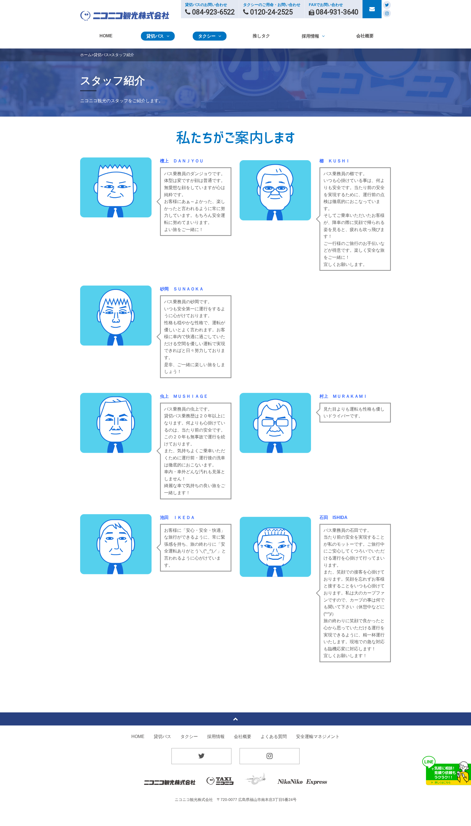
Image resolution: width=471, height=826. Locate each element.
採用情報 (216, 736)
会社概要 (242, 736)
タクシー (189, 736)
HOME (137, 736)
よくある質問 (274, 736)
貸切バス (101, 55)
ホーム (86, 55)
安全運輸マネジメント (318, 736)
